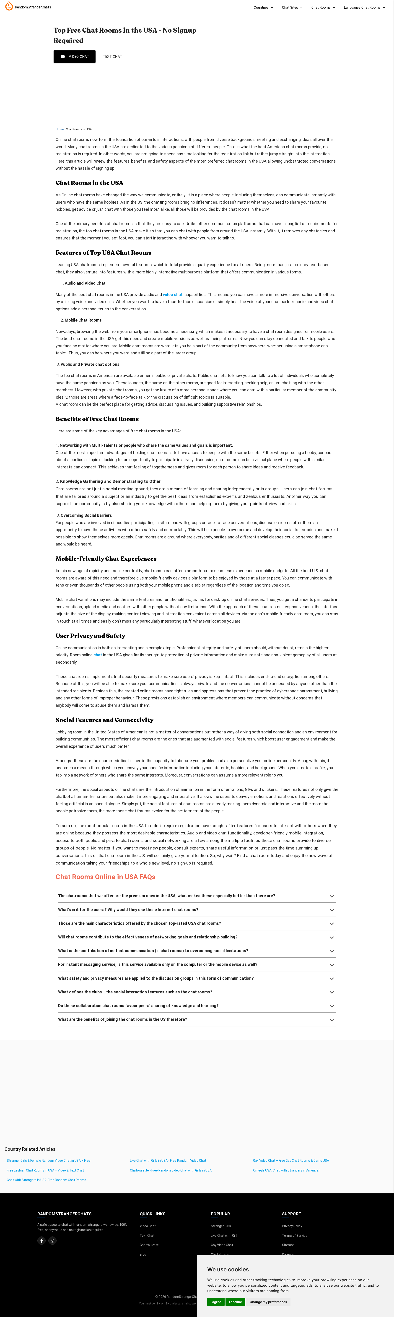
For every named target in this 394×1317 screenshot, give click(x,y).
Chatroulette (149, 1245)
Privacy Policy (292, 1226)
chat (97, 654)
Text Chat (112, 57)
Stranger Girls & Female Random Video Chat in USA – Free (49, 1160)
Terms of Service (294, 1235)
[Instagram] (52, 1240)
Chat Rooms (220, 1254)
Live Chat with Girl (224, 1235)
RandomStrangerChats (33, 7)
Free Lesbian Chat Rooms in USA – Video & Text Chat (45, 1170)
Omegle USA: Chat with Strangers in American (286, 1170)
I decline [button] (235, 1302)
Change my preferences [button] (268, 1302)
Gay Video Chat (222, 1245)
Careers (288, 1254)
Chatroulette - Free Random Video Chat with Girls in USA (171, 1170)
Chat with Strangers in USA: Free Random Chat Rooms (46, 1180)
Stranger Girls (221, 1226)
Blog (143, 1254)
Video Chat (74, 56)
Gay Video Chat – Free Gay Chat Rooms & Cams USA (291, 1160)
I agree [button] (216, 1302)
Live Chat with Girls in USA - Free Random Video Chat (168, 1160)
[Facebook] (41, 1240)
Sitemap (288, 1245)
